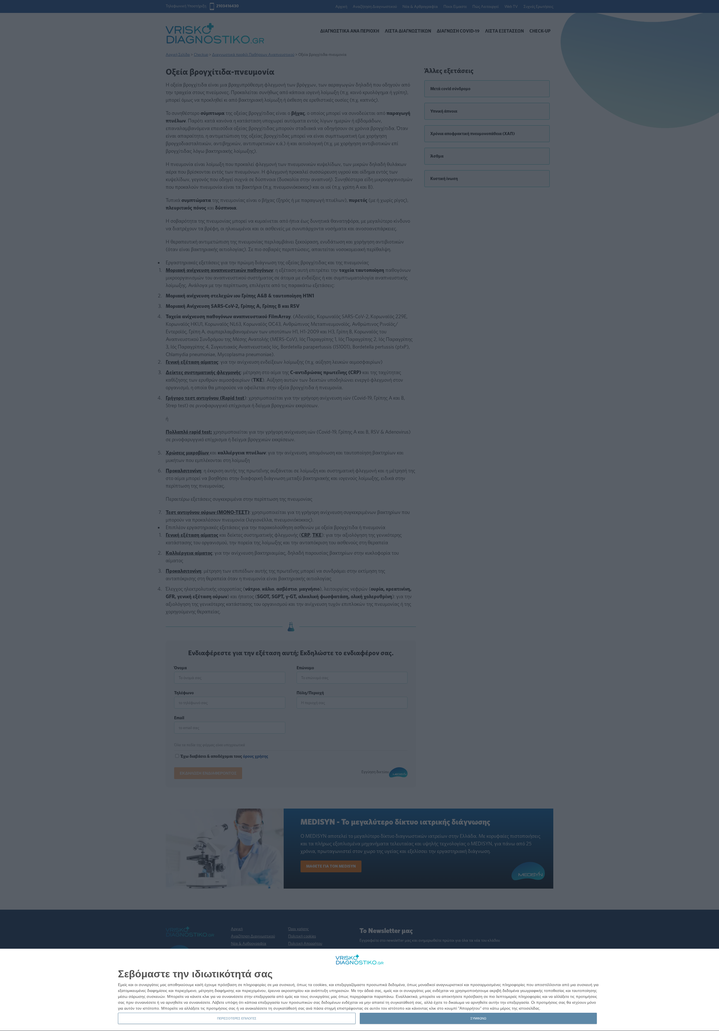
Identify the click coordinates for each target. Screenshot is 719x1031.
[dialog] (359, 990)
